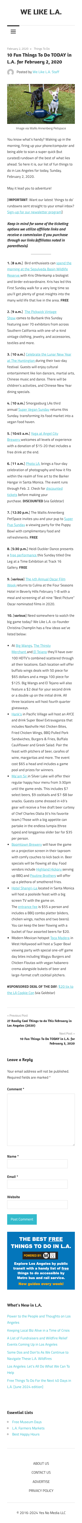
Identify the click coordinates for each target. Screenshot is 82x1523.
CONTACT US (41, 1472)
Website (13, 1197)
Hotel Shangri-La (25, 888)
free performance (23, 555)
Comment (15, 1089)
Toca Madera (60, 938)
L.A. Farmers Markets (28, 1428)
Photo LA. (33, 463)
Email (12, 1176)
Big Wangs (24, 645)
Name (13, 1156)
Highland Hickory (49, 869)
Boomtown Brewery (27, 844)
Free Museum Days (27, 1422)
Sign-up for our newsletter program (34, 212)
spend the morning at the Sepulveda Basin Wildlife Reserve (39, 269)
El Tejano (40, 652)
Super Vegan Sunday (33, 409)
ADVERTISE (41, 1481)
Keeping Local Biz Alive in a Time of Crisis (38, 1330)
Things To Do (42, 48)
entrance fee (27, 906)
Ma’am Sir (20, 776)
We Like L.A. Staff (46, 72)
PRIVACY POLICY (41, 1490)
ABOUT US (41, 1463)
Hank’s (17, 714)
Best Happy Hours (26, 1434)
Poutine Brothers (43, 875)
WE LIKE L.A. (41, 11)
